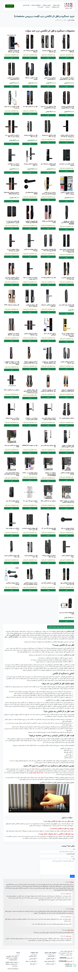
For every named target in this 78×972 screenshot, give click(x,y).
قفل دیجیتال (56, 5)
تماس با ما (40, 7)
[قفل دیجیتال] (68, 5)
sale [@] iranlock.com (68, 965)
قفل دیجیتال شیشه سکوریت (36, 773)
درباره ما (47, 7)
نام (74, 849)
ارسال (72, 876)
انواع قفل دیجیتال (36, 5)
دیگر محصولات (55, 7)
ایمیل (73, 854)
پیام (74, 859)
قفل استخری (26, 5)
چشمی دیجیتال (47, 5)
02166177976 (9, 6)
